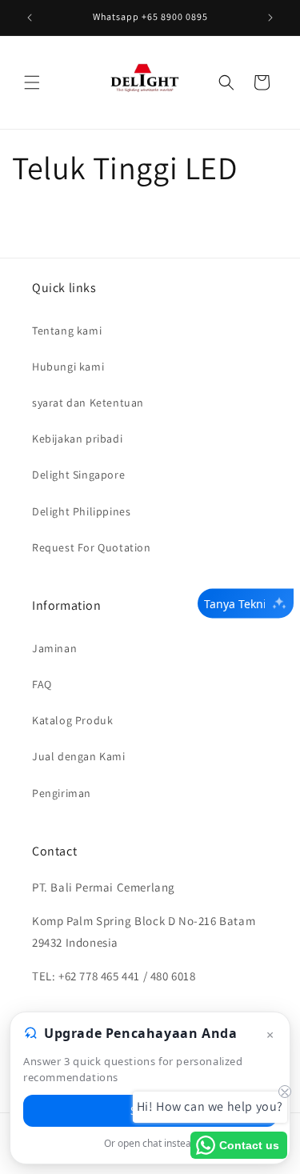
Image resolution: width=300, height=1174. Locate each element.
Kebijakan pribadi (77, 438)
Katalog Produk (72, 720)
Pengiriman (61, 793)
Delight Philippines (81, 511)
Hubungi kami (68, 366)
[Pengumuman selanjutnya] (270, 17)
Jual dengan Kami (79, 756)
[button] (32, 82)
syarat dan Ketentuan (88, 402)
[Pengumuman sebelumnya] (29, 17)
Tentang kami (67, 330)
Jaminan (54, 648)
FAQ (42, 684)
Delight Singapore (78, 474)
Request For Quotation (91, 547)
